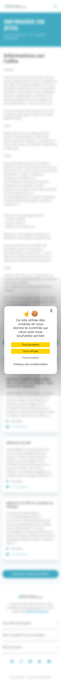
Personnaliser (30, 357)
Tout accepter (31, 344)
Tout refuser (30, 351)
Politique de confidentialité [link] (30, 364)
